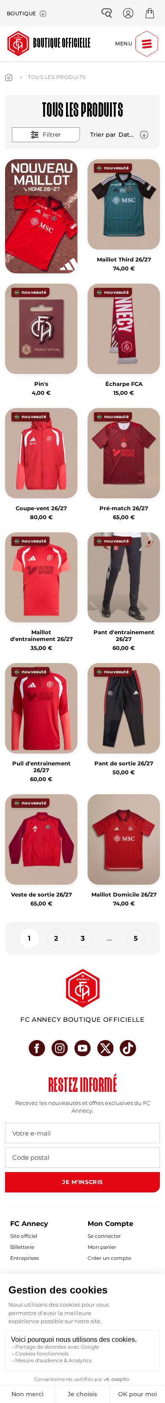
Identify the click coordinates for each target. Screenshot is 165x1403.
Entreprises (24, 1258)
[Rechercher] (106, 13)
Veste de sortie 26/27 (41, 894)
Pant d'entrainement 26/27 (124, 635)
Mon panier (102, 1247)
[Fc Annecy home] (83, 988)
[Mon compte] (128, 13)
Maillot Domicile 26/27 (124, 894)
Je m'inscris (82, 1181)
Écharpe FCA (124, 384)
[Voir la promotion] (41, 216)
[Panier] (149, 13)
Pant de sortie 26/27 (123, 763)
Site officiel (23, 1236)
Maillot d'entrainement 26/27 (41, 635)
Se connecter (104, 1236)
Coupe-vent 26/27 (41, 508)
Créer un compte (109, 1258)
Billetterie (22, 1247)
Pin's (41, 384)
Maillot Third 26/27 (124, 259)
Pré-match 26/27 (123, 508)
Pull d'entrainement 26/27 (41, 766)
